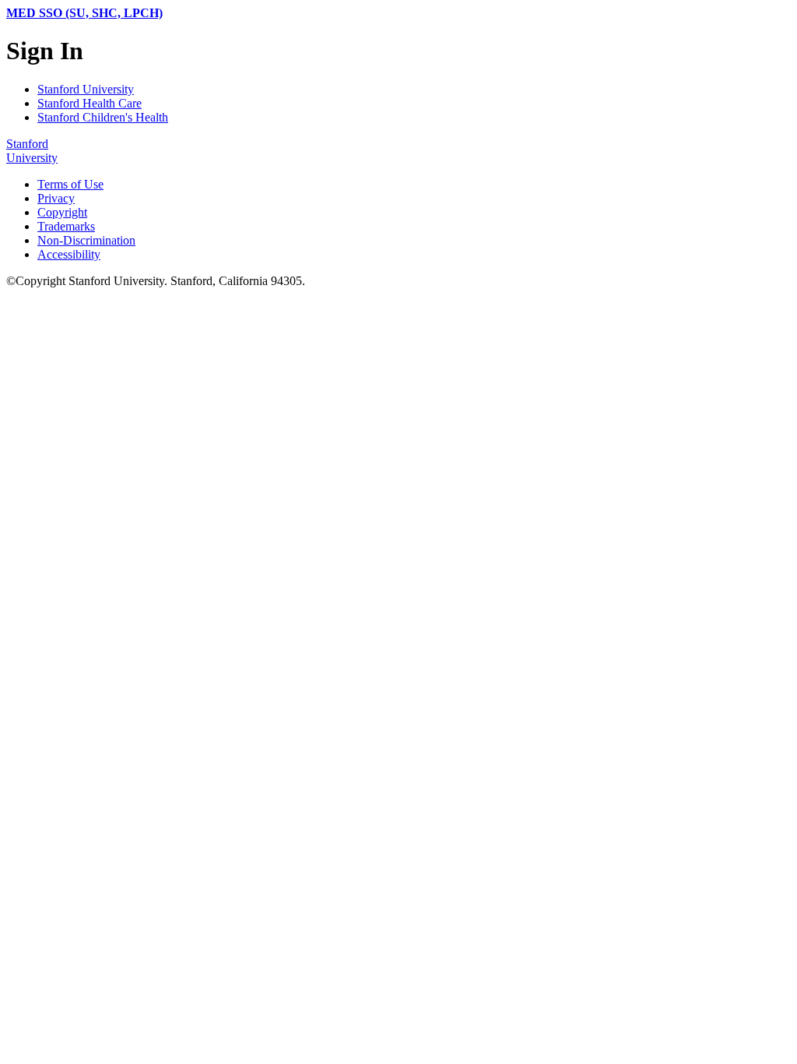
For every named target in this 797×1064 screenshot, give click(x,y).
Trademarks (66, 226)
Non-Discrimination (86, 240)
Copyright (62, 212)
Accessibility (68, 254)
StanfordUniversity (32, 150)
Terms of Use (70, 184)
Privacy (56, 198)
